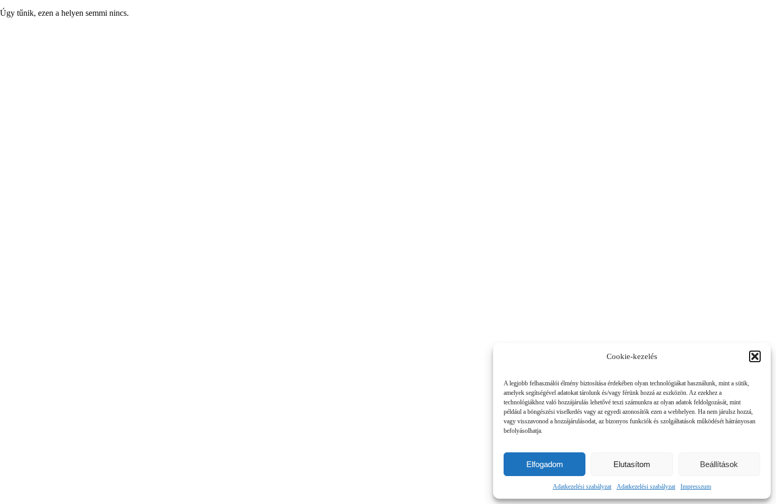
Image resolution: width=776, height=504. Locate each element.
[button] (755, 356)
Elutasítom (631, 464)
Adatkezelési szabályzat (582, 486)
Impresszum (695, 486)
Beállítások (719, 464)
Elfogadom (544, 464)
